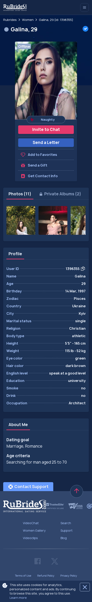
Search (66, 523)
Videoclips (30, 538)
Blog (64, 538)
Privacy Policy (68, 575)
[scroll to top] (76, 491)
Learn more (18, 598)
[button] (46, 80)
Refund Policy (45, 575)
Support (67, 530)
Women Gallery (34, 530)
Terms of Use (23, 575)
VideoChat (31, 523)
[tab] (19, 194)
